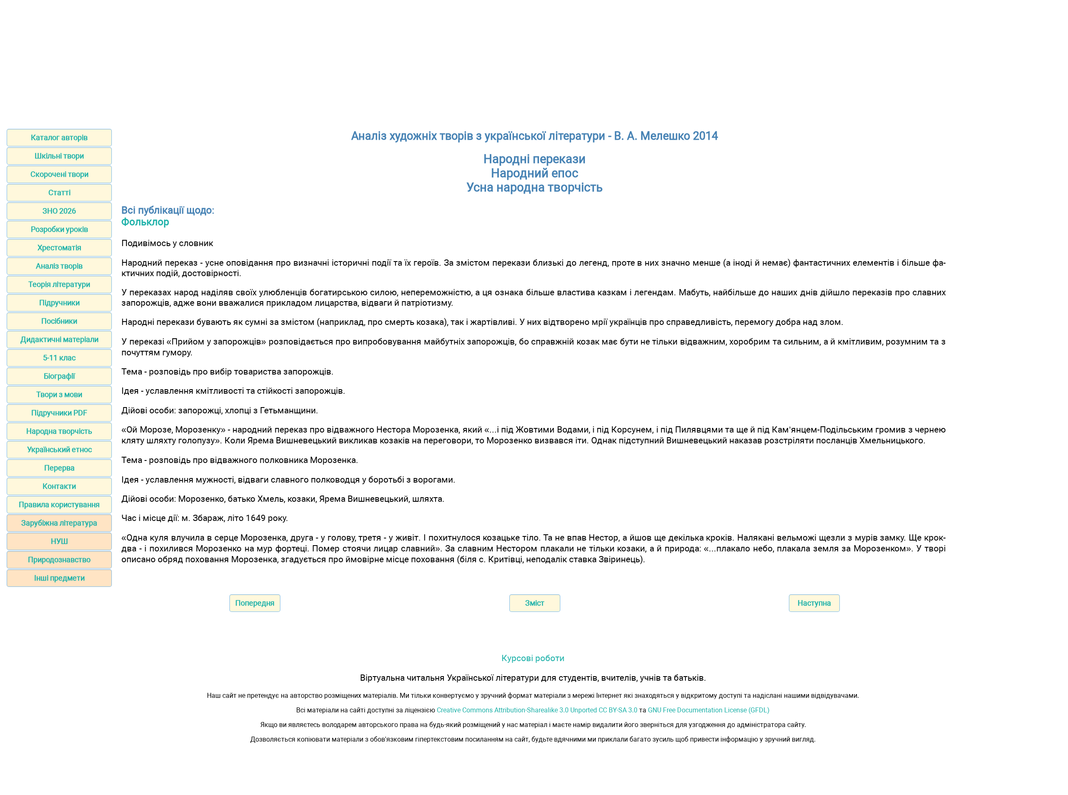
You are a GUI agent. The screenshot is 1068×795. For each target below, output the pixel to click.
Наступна (814, 603)
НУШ (59, 541)
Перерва (59, 467)
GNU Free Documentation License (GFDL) (709, 710)
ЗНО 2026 (59, 210)
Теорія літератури (59, 284)
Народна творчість (59, 431)
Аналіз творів (59, 266)
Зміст (534, 603)
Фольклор (145, 222)
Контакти (59, 486)
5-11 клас (59, 357)
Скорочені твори (59, 174)
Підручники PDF (59, 412)
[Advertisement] (534, 61)
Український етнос (59, 449)
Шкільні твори (59, 155)
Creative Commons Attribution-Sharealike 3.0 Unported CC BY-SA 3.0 (537, 710)
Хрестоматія (59, 247)
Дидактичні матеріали (59, 339)
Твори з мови (59, 394)
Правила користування (59, 504)
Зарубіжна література (59, 522)
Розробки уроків (59, 229)
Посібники (59, 321)
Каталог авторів (59, 137)
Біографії (59, 376)
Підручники (59, 302)
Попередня (255, 603)
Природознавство (59, 559)
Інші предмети (59, 578)
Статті (59, 192)
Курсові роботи (532, 658)
